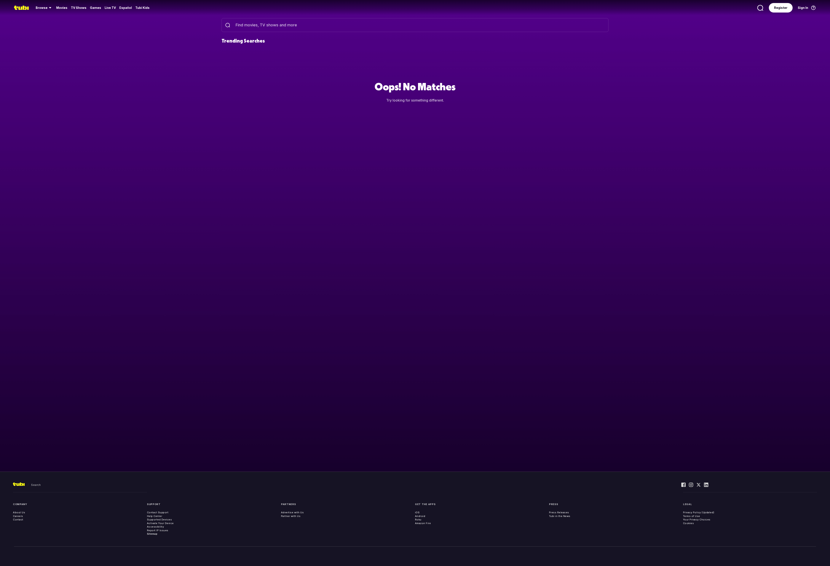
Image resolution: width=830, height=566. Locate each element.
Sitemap (152, 533)
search (36, 485)
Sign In (803, 8)
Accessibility (155, 526)
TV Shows (78, 8)
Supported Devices (159, 519)
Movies (61, 8)
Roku (418, 519)
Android (420, 516)
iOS (417, 512)
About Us (19, 512)
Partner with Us (291, 516)
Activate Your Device (160, 523)
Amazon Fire (423, 523)
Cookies (688, 523)
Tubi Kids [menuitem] (142, 8)
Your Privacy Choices (696, 519)
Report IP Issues (157, 530)
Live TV (110, 8)
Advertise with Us (292, 512)
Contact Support (158, 512)
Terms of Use (691, 516)
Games (95, 8)
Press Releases (559, 512)
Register (780, 8)
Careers (18, 516)
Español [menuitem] (125, 8)
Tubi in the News (559, 516)
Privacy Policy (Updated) (698, 512)
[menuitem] (44, 7)
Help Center (154, 516)
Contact (18, 519)
